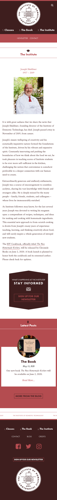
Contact (34, 38)
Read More (27, 380)
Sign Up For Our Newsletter (28, 298)
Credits (42, 436)
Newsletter (22, 38)
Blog (29, 436)
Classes (9, 30)
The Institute (47, 30)
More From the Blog (28, 396)
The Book (27, 30)
